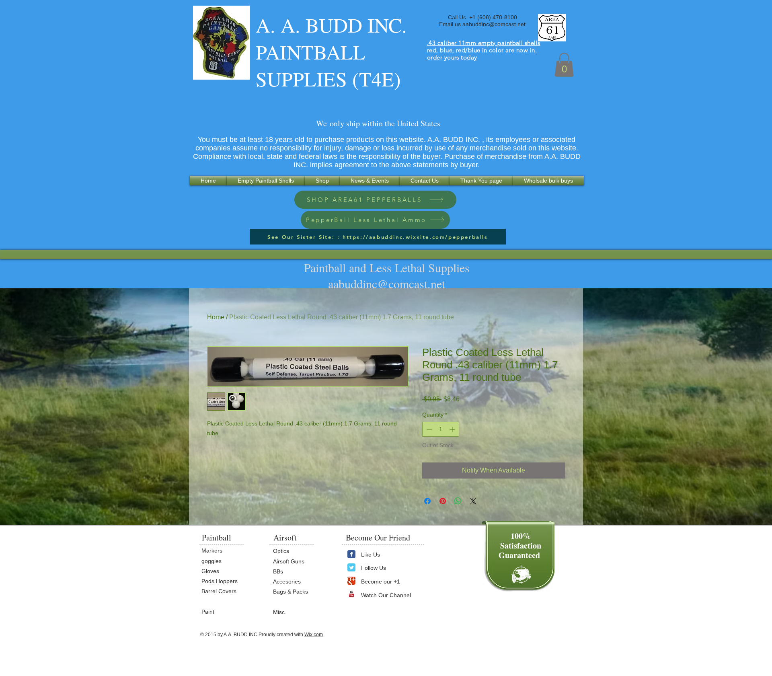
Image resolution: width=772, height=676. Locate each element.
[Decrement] (428, 429)
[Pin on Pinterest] (443, 501)
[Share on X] (473, 501)
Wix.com (313, 634)
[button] (564, 65)
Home (215, 317)
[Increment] (453, 429)
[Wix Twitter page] (351, 567)
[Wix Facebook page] (351, 554)
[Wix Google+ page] (351, 581)
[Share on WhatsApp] (458, 501)
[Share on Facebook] (427, 501)
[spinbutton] (440, 429)
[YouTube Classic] (351, 594)
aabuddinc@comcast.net (494, 24)
